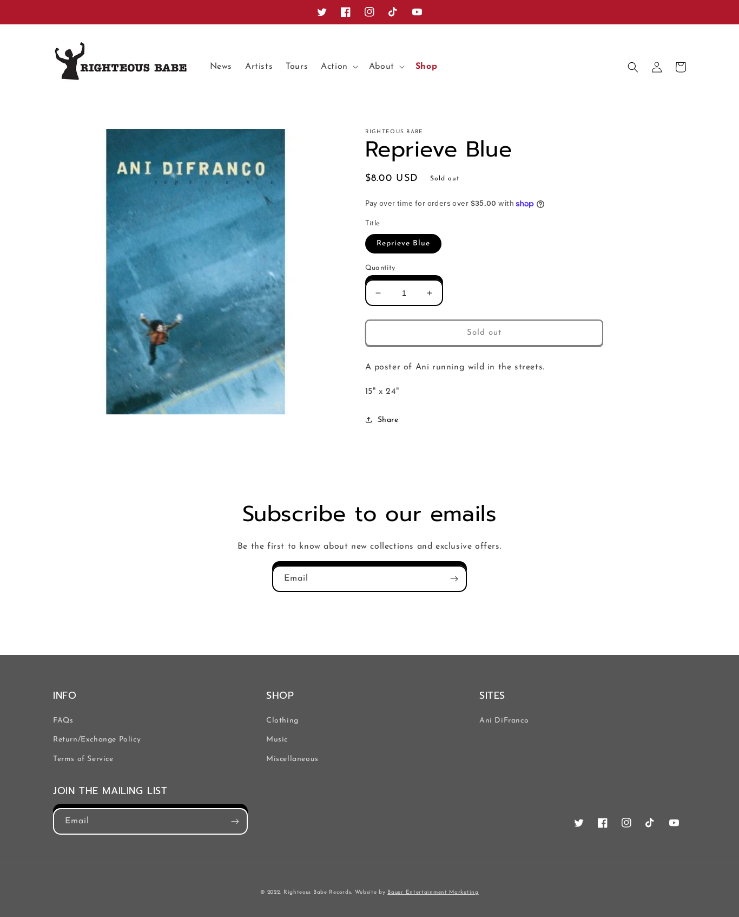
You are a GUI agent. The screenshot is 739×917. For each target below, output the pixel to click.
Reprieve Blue (403, 243)
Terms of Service (83, 759)
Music (277, 740)
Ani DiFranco (504, 721)
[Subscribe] (454, 578)
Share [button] (388, 420)
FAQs (63, 721)
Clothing (282, 721)
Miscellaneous (292, 759)
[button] (338, 67)
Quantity (380, 267)
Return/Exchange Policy (97, 740)
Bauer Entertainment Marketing (432, 892)
